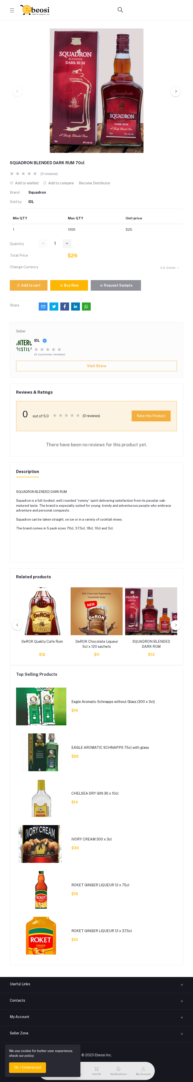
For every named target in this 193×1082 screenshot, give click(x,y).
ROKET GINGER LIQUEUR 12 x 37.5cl (101, 931)
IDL (31, 202)
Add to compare (60, 183)
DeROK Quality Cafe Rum (42, 641)
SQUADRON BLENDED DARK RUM (151, 644)
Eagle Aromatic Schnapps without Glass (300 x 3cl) (113, 702)
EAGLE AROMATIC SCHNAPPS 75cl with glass (110, 748)
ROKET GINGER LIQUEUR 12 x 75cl (100, 885)
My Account (19, 1017)
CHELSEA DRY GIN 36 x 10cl (95, 793)
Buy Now (71, 285)
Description (27, 471)
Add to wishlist (26, 183)
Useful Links (20, 984)
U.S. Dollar (168, 267)
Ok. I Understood (27, 1067)
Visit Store (96, 366)
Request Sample (117, 285)
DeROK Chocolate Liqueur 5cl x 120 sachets (96, 644)
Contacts (17, 1000)
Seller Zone (19, 1033)
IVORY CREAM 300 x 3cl (91, 839)
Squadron (37, 192)
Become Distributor (94, 183)
